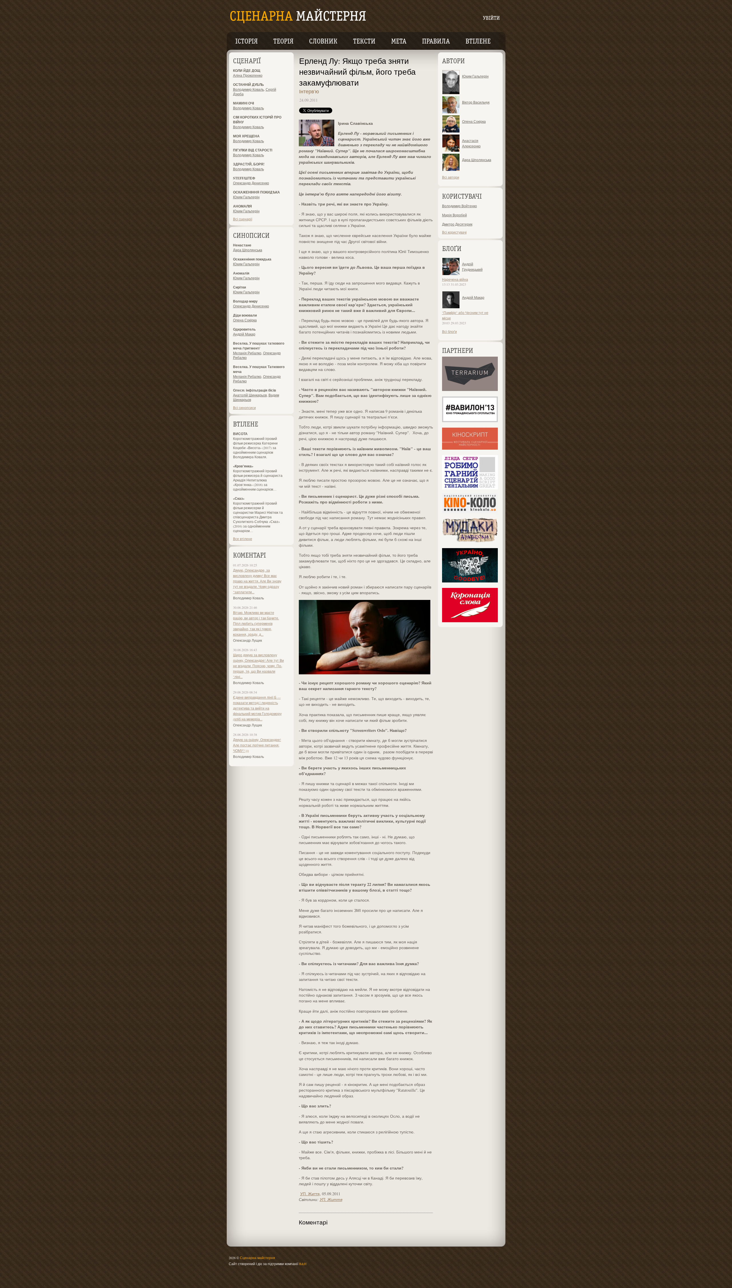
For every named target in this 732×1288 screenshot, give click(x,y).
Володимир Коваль (248, 89)
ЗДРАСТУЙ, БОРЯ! (248, 164)
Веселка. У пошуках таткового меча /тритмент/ (258, 346)
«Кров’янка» (243, 466)
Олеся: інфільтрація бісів (254, 390)
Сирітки (239, 287)
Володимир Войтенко (459, 206)
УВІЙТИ (491, 18)
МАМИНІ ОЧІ (243, 103)
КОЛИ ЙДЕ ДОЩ (246, 70)
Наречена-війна (455, 279)
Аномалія (241, 273)
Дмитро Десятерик (457, 224)
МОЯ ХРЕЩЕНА (246, 136)
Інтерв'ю (309, 91)
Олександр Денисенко (251, 183)
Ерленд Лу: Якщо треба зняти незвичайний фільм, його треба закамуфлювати (357, 71)
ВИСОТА (240, 433)
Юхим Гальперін (246, 197)
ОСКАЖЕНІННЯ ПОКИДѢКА (256, 192)
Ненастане (242, 245)
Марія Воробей (454, 215)
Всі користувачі (454, 232)
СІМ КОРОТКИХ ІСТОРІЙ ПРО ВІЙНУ (257, 120)
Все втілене (242, 538)
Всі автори (450, 177)
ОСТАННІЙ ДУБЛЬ (248, 84)
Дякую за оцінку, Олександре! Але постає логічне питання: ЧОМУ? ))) (257, 745)
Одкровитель (244, 329)
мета (398, 42)
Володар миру (245, 301)
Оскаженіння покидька (252, 259)
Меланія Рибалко (247, 353)
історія (246, 42)
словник (323, 42)
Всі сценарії (242, 219)
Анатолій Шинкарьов (250, 395)
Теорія (283, 42)
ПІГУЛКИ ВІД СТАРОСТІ (252, 150)
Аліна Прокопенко (247, 75)
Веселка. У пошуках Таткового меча (259, 369)
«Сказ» (238, 498)
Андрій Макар (244, 334)
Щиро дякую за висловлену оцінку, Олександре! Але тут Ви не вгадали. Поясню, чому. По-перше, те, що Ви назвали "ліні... (258, 666)
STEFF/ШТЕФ (244, 178)
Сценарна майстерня (257, 1257)
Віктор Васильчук (476, 102)
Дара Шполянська (247, 250)
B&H (303, 1263)
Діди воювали (245, 315)
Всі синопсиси (244, 407)
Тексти (364, 42)
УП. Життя (310, 1193)
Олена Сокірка (245, 320)
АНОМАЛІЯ (242, 206)
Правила (436, 42)
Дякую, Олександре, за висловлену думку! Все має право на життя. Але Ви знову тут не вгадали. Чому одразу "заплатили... (257, 581)
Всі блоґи (449, 331)
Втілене (478, 42)
